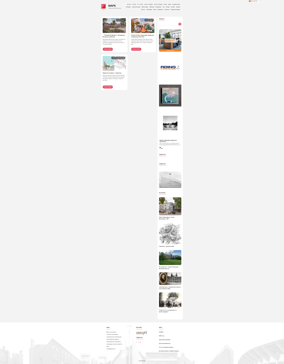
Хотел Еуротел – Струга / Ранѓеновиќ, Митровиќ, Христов (168, 267)
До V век (129, 4)
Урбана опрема (145, 6)
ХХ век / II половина (158, 4)
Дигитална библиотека (164, 343)
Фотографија (149, 9)
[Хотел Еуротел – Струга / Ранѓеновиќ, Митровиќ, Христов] (170, 257)
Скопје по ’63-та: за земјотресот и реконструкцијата (168, 311)
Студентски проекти (136, 6)
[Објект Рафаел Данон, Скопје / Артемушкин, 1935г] (170, 206)
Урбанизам (151, 6)
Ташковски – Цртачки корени (166, 246)
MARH (140, 360)
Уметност (143, 9)
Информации (160, 9)
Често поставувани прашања (166, 347)
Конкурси (178, 6)
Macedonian (254, 1)
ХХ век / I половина (148, 4)
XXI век (165, 4)
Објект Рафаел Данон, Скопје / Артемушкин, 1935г (167, 218)
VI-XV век (134, 4)
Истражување (158, 6)
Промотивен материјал (164, 339)
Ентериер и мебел (176, 4)
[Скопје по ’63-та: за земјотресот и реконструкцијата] (170, 300)
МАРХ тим (161, 335)
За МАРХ (161, 332)
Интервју (168, 6)
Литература (128, 6)
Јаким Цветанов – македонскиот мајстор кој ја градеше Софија (170, 287)
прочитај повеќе (107, 49)
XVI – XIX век (140, 4)
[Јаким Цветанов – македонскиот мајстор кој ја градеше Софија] (170, 279)
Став (164, 6)
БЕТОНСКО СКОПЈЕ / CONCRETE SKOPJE (169, 351)
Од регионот (167, 9)
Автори (169, 4)
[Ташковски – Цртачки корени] (170, 233)
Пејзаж (154, 9)
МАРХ (112, 5)
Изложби (173, 6)
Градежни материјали (175, 9)
